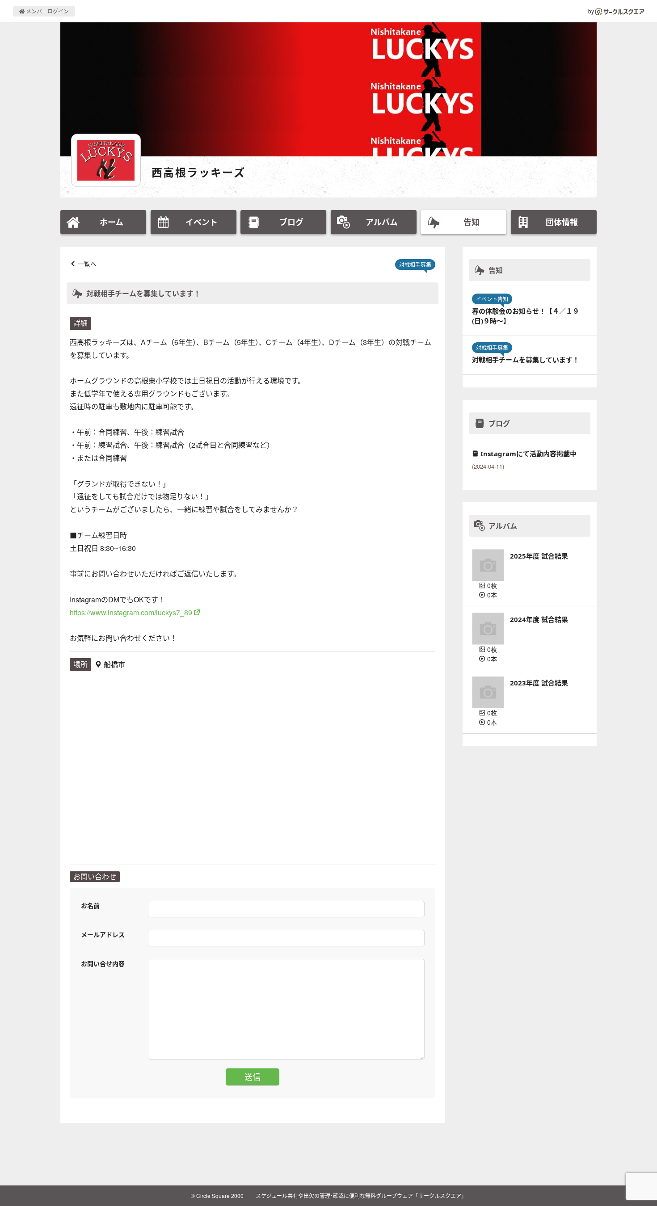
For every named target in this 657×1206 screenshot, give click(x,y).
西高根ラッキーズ (198, 172)
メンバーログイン (47, 11)
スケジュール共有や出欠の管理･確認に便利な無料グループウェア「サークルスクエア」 (361, 1195)
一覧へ (87, 263)
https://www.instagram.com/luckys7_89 (131, 612)
